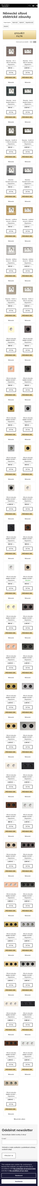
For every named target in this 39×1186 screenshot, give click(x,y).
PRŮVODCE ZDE (10, 77)
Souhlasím (19, 1181)
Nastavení (19, 1175)
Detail (11, 72)
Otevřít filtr (19, 34)
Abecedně (6, 26)
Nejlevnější (15, 22)
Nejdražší (21, 22)
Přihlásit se (8, 1155)
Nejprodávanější (29, 22)
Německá (11, 82)
